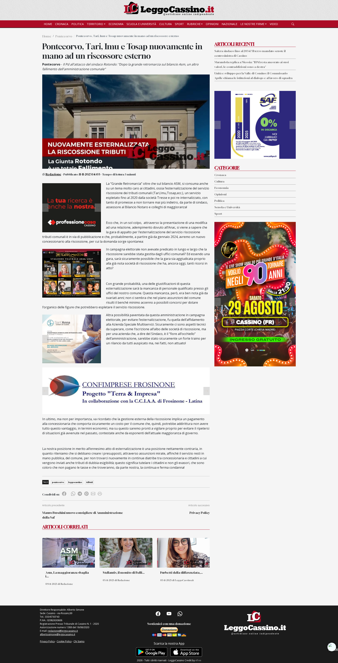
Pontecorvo (63, 36)
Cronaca (61, 24)
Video (274, 24)
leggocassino (75, 482)
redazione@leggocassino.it (63, 630)
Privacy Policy (200, 513)
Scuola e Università (141, 24)
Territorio (95, 24)
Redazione (53, 174)
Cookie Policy (64, 641)
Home (48, 24)
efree (198, 660)
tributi (89, 482)
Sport (179, 24)
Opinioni (212, 24)
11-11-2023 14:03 (89, 174)
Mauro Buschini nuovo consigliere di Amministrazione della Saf (82, 515)
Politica (77, 24)
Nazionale (229, 24)
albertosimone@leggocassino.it (57, 634)
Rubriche (193, 24)
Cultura (165, 24)
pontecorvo (58, 482)
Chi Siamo (79, 641)
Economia (116, 24)
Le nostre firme (252, 24)
